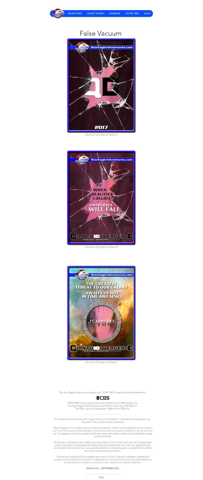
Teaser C (101, 362)
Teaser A (101, 134)
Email (101, 477)
